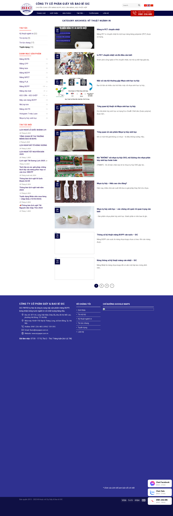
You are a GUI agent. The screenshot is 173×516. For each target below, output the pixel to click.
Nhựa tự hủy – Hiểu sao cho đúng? (112, 183)
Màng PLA (23, 82)
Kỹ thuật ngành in (26, 33)
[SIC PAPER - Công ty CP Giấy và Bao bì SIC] (26, 7)
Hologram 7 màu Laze (28, 114)
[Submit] (139, 5)
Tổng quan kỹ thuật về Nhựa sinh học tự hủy (116, 106)
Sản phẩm (66, 13)
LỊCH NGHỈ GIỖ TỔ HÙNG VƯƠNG (33, 145)
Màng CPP (23, 64)
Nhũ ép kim (24, 104)
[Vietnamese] (145, 5)
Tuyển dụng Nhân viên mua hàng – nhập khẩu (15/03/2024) (32, 197)
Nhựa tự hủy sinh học (28, 118)
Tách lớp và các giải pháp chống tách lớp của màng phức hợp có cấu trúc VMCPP (32, 169)
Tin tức (80, 13)
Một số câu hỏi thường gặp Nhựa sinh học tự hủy (118, 81)
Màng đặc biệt (25, 91)
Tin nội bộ (23, 38)
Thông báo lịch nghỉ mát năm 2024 (31, 188)
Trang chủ (41, 13)
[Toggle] (47, 86)
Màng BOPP (24, 86)
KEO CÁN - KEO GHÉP (28, 95)
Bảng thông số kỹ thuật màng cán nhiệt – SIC (117, 260)
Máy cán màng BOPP (28, 100)
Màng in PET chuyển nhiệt (108, 29)
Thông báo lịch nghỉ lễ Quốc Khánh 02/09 (31, 179)
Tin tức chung (24, 43)
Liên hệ (106, 13)
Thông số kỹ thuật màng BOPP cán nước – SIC (117, 235)
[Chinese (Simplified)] (151, 5)
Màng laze (23, 68)
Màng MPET (24, 77)
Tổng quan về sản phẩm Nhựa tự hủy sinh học (117, 132)
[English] (148, 5)
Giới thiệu (54, 13)
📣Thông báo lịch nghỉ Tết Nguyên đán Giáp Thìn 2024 (31, 206)
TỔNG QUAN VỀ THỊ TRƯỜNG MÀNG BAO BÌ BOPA (31, 137)
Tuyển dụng (94, 13)
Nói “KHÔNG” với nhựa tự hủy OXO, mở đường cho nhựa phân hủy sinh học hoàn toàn (123, 159)
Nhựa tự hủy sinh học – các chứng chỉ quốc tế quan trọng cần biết (124, 210)
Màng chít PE (24, 109)
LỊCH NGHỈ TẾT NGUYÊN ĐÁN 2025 (31, 153)
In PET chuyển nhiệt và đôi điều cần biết (114, 55)
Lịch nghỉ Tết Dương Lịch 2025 (32, 161)
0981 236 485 (145, 14)
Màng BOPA (24, 59)
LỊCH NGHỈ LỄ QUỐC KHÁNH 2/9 (32, 130)
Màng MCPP (24, 73)
